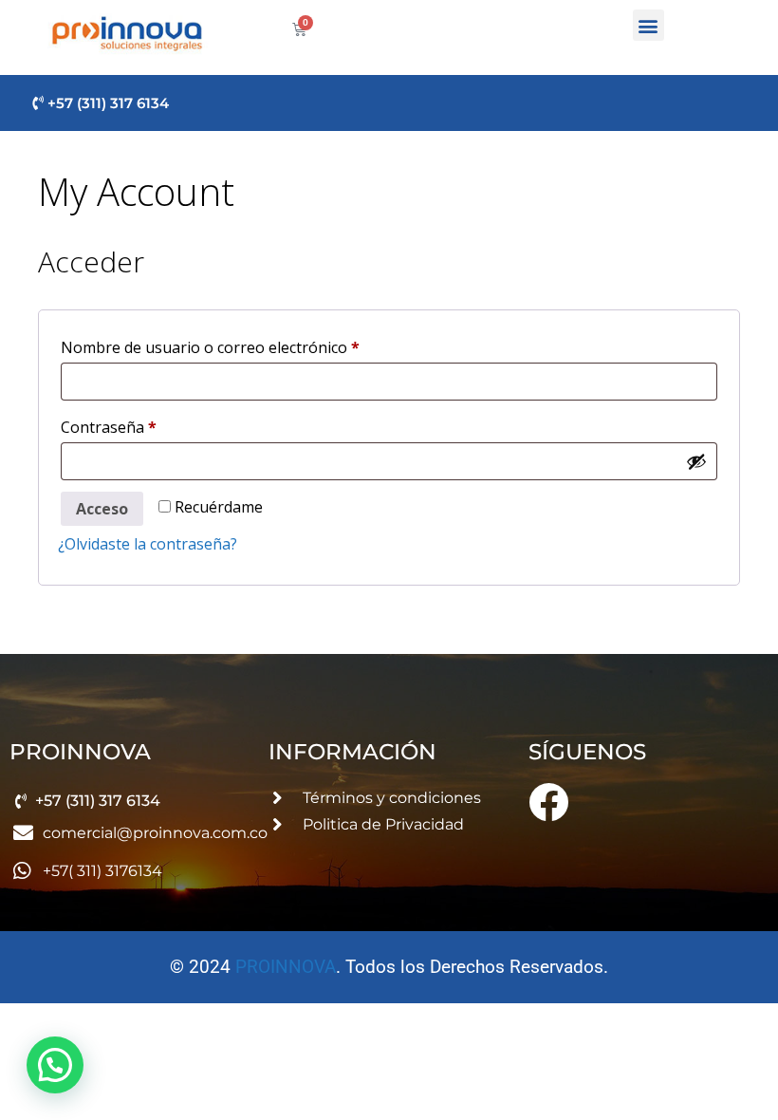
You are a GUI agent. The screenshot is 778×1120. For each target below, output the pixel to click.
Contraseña (149, 425)
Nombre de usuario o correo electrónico (250, 345)
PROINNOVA (285, 967)
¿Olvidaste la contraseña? (147, 543)
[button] (648, 25)
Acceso (102, 508)
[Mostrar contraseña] (696, 461)
